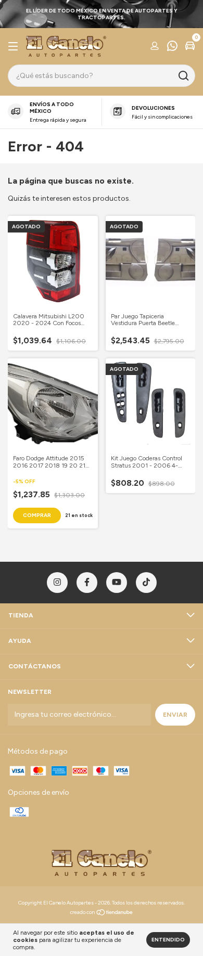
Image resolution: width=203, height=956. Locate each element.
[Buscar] (183, 76)
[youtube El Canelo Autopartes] (116, 582)
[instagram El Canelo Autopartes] (57, 582)
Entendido (168, 939)
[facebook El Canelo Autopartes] (87, 582)
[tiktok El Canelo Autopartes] (146, 582)
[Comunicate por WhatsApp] (172, 47)
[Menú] (15, 47)
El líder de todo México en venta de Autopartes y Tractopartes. (101, 14)
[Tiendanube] (101, 913)
